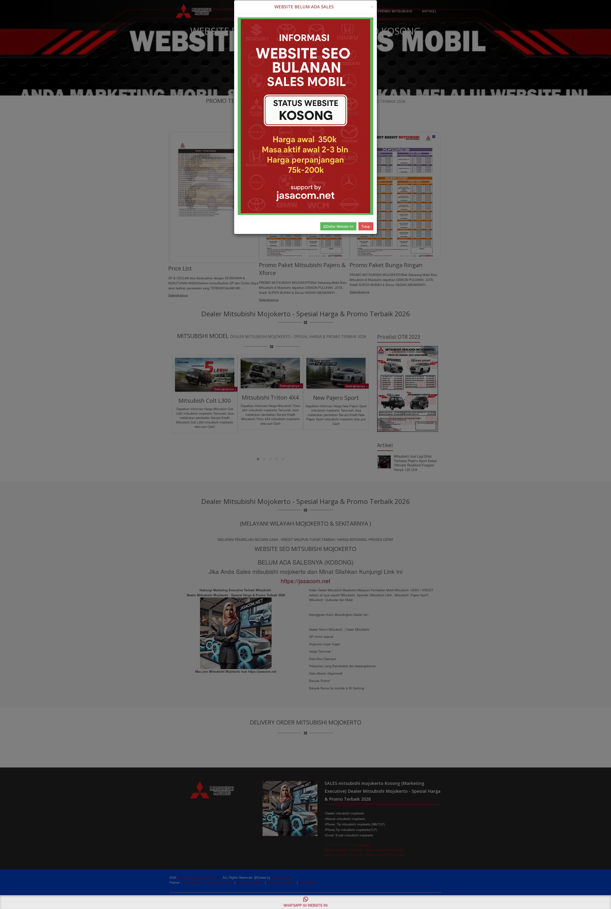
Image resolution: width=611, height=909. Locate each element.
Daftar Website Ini (339, 226)
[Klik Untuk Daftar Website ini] (305, 116)
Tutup (366, 226)
